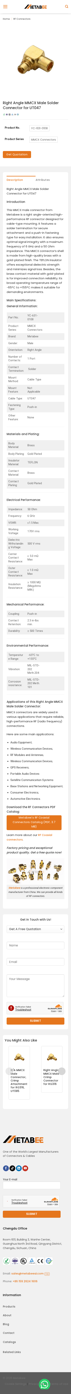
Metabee (14, 888)
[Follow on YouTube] (25, 1168)
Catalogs (9, 1342)
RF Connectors (21, 18)
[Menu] (5, 7)
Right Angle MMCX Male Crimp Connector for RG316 (51, 1077)
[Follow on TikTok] (12, 1168)
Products (9, 1306)
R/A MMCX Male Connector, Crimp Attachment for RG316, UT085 (19, 1080)
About (7, 1315)
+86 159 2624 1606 (25, 1281)
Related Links (12, 1352)
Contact (8, 1333)
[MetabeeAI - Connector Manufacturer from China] (35, 7)
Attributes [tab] (43, 180)
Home (6, 18)
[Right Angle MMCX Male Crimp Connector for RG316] (52, 1056)
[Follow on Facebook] (6, 1168)
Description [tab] (15, 180)
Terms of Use (59, 1384)
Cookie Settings (15, 1384)
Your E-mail (10, 1179)
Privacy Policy (38, 1384)
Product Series (14, 139)
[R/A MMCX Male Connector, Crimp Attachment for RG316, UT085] (19, 1056)
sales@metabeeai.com (30, 1273)
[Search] (66, 6)
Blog (6, 1324)
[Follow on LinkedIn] (19, 1168)
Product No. (12, 127)
